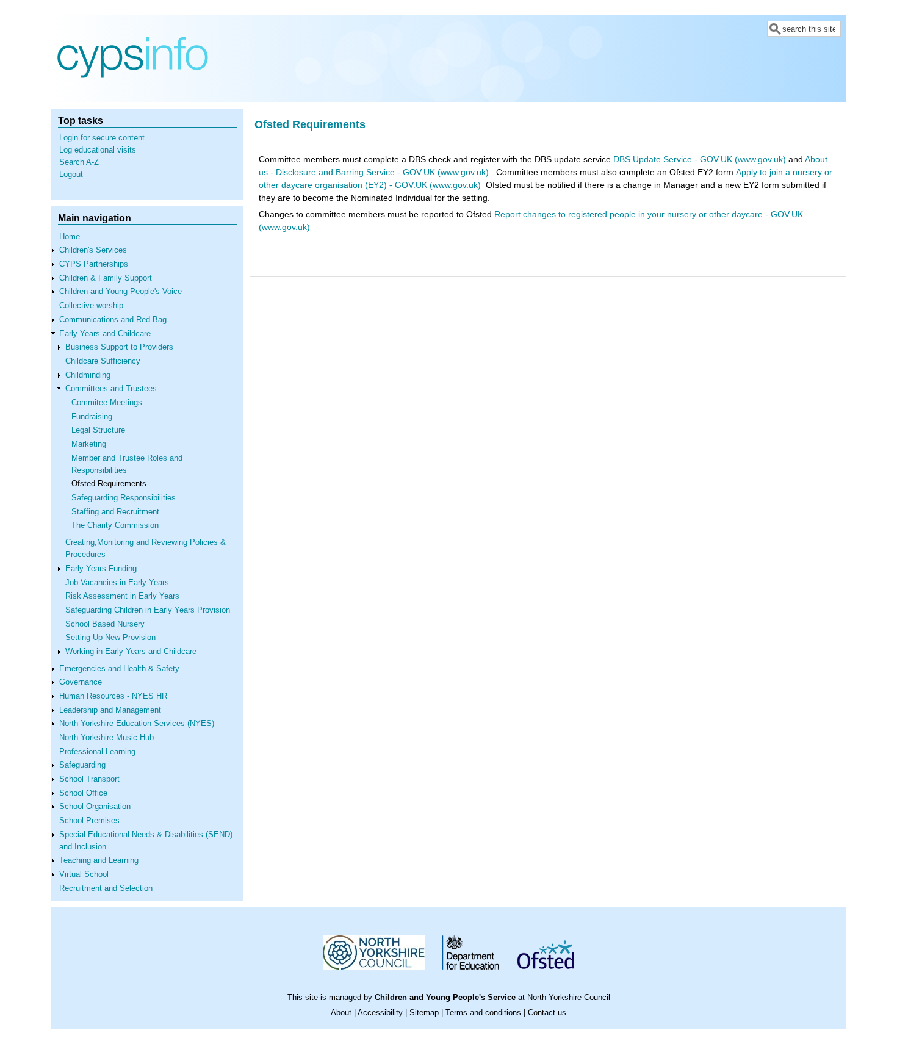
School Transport (89, 779)
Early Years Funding (101, 568)
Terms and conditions (483, 1013)
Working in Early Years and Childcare (130, 651)
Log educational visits (97, 150)
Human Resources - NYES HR (113, 696)
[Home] (132, 93)
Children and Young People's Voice (120, 291)
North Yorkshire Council (568, 997)
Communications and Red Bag (113, 319)
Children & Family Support (105, 278)
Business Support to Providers (119, 347)
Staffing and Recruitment (115, 512)
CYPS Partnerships (93, 264)
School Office (83, 793)
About (341, 1013)
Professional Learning (97, 751)
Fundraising (91, 416)
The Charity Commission (115, 525)
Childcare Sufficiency (102, 361)
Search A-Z (79, 162)
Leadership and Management (110, 710)
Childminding (87, 375)
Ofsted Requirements (108, 484)
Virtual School (84, 874)
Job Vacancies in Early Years (117, 582)
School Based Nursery (105, 624)
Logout (71, 174)
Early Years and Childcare (105, 333)
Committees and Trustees (111, 388)
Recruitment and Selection (106, 888)
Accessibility (380, 1013)
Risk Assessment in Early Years (122, 596)
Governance (80, 682)
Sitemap (424, 1013)
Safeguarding (82, 765)
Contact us (547, 1013)
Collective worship (91, 305)
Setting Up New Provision (110, 637)
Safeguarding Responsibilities (123, 498)
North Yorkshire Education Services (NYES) (136, 723)
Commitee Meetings (106, 402)
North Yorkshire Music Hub (106, 737)
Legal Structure (98, 430)
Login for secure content (102, 138)
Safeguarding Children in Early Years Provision (147, 610)
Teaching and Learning (99, 860)
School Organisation (95, 806)
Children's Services (93, 250)
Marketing (88, 444)
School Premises (89, 820)
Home (69, 236)
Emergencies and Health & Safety (119, 668)
